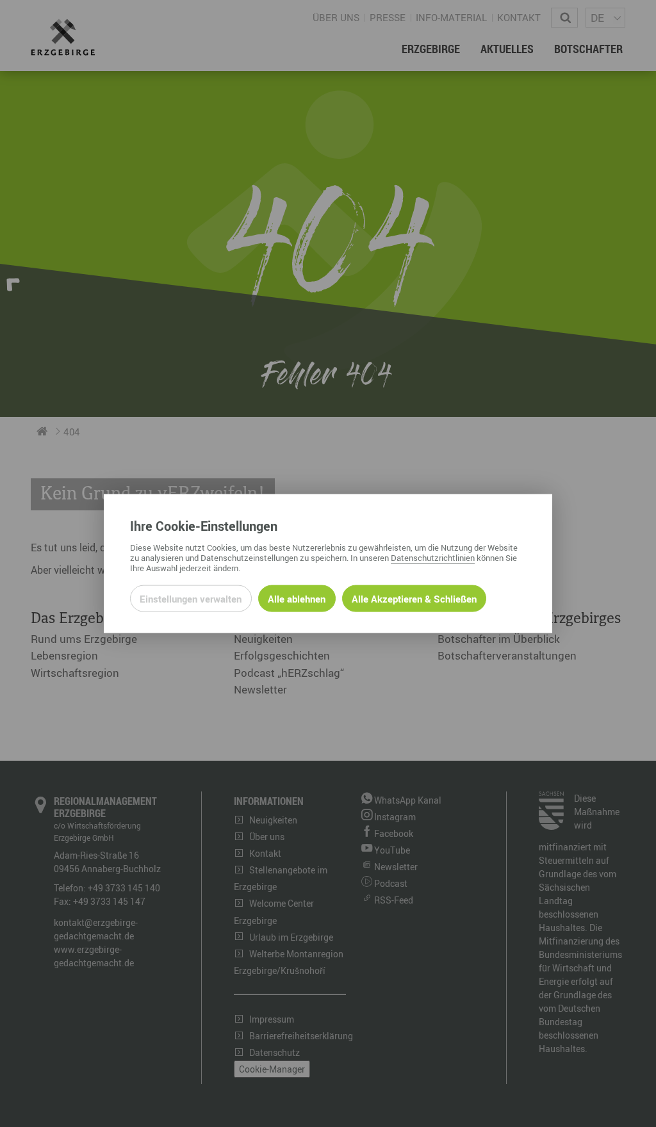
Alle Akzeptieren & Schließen (414, 598)
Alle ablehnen (296, 598)
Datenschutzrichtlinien (433, 557)
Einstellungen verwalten (191, 598)
